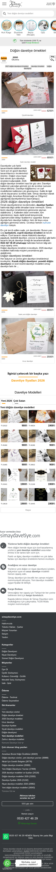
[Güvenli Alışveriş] (50, 5)
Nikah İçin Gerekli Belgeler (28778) (17, 761)
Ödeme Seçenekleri (10, 701)
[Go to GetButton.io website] (7, 869)
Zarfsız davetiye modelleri (13, 739)
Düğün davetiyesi (9, 732)
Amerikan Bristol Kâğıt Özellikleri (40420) (20, 754)
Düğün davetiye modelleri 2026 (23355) (19, 776)
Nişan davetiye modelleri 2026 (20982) (18, 784)
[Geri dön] (53, 60)
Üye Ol (5, 669)
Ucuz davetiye (8, 722)
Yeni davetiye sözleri (11, 712)
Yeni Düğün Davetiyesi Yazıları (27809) (19, 769)
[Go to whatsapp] (7, 863)
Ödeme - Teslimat (9, 697)
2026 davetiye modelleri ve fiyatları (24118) (20, 773)
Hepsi (28, 510)
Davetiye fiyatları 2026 (28, 380)
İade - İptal (6, 683)
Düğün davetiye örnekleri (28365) (16, 765)
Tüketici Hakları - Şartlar (12, 627)
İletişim (5, 634)
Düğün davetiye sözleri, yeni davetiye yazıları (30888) (25, 758)
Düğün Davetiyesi (9, 651)
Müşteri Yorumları (9, 630)
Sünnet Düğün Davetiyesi (13, 658)
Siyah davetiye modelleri (12, 729)
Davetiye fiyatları (9, 726)
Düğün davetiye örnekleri (12, 715)
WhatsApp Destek (28, 823)
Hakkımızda (7, 623)
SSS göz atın (27, 804)
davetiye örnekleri (37, 66)
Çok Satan (19, 401)
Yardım (5, 637)
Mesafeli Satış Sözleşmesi (13, 680)
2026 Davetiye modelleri (12, 719)
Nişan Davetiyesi (9, 655)
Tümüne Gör (7, 791)
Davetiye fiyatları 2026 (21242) (15, 780)
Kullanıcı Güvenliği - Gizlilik (14, 676)
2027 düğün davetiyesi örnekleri (16, 66)
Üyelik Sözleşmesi (10, 673)
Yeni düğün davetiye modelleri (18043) (18, 787)
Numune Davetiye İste (11, 743)
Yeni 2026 (6, 401)
